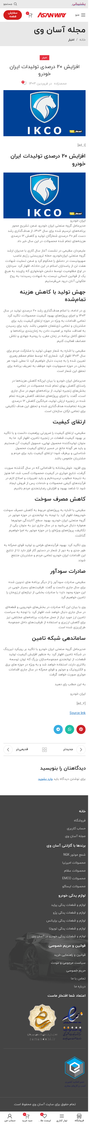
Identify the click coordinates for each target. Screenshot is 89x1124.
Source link (78, 713)
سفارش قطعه (12, 15)
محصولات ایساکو (74, 886)
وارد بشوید (45, 779)
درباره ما (80, 986)
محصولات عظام (75, 871)
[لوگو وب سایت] (52, 14)
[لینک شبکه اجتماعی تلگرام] (58, 729)
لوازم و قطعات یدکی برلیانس (66, 921)
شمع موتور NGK (74, 855)
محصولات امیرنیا (74, 863)
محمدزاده (60, 84)
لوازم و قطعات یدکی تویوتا (67, 928)
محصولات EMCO (74, 878)
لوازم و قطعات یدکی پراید (68, 905)
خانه (82, 40)
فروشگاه (80, 820)
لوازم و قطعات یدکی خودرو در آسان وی (59, 936)
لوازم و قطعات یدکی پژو (69, 913)
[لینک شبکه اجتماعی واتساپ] (69, 729)
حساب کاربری (76, 828)
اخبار (71, 40)
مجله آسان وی (75, 836)
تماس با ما (78, 978)
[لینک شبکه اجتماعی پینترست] (81, 729)
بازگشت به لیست (44, 749)
